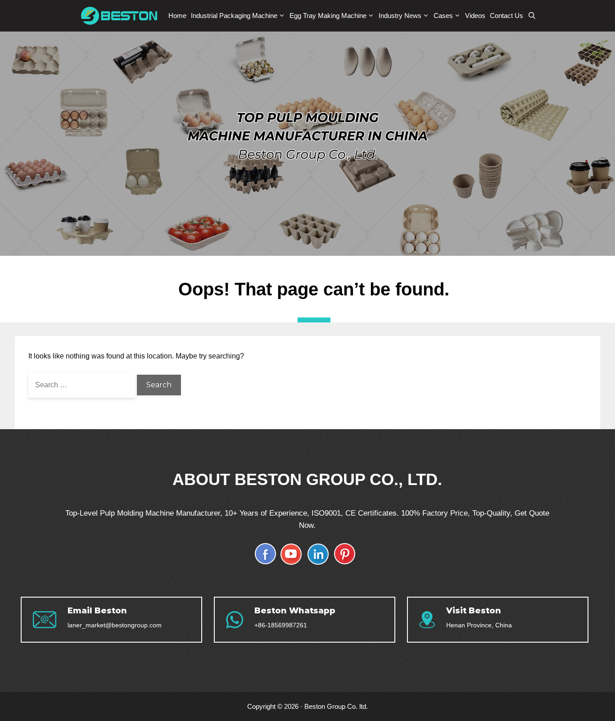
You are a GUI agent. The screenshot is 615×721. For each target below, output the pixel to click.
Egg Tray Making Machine (327, 15)
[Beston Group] (121, 15)
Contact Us (506, 15)
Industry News (400, 15)
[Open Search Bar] (531, 16)
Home (177, 15)
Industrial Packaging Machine (234, 15)
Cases (443, 15)
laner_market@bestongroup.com (115, 625)
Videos (475, 15)
